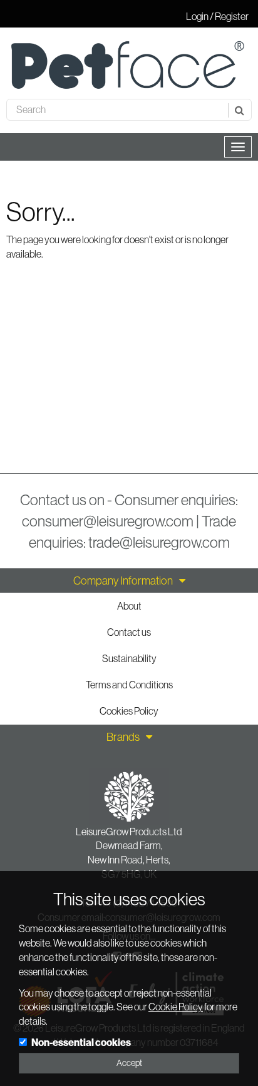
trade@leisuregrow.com (159, 542)
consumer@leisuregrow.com (108, 520)
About (129, 606)
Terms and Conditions (129, 684)
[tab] (129, 580)
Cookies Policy (129, 711)
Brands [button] (123, 737)
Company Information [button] (123, 581)
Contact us (129, 632)
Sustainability (129, 658)
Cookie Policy (175, 1006)
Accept (129, 1062)
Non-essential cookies (81, 1042)
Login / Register (217, 16)
